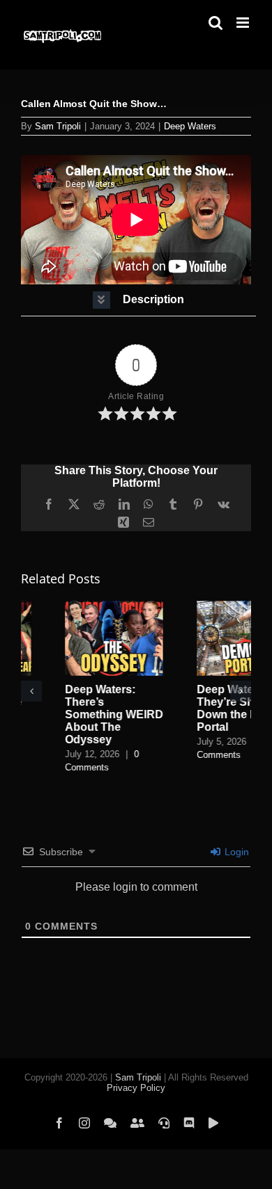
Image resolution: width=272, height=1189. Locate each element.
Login (235, 844)
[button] (138, 300)
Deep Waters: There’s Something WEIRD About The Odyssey (70, 714)
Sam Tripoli (58, 126)
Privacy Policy (136, 1080)
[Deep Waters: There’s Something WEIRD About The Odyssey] (70, 607)
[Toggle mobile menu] (243, 22)
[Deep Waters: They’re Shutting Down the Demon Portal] (202, 607)
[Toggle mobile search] (215, 22)
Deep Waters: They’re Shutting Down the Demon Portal (198, 708)
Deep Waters (190, 126)
